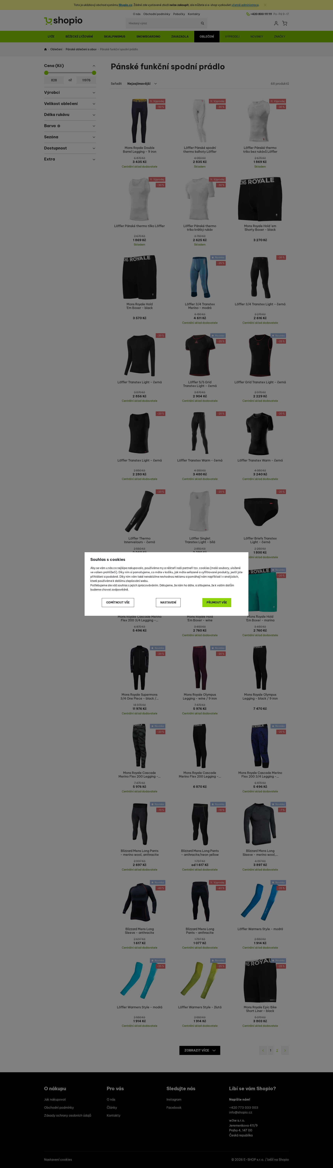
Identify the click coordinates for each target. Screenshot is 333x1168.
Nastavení (168, 602)
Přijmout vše (217, 602)
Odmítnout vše (118, 602)
